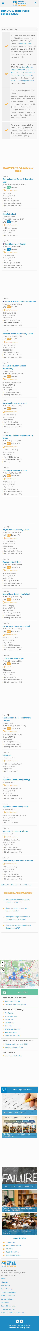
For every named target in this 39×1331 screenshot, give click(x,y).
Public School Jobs (12, 1252)
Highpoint (7, 755)
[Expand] (2, 970)
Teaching (9, 1249)
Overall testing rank (24, 75)
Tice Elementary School (15, 244)
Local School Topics (13, 1255)
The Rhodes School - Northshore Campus (17, 719)
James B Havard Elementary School (20, 301)
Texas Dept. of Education (13, 1056)
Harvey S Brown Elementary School (18, 333)
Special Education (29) (12, 1029)
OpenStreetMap (35, 987)
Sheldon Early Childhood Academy (18, 860)
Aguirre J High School (12, 562)
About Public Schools (13, 1245)
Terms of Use (14, 1327)
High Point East (9, 214)
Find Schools (5, 1285)
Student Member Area (8, 1292)
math (13, 80)
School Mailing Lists (8, 1309)
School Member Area (8, 1306)
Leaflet (27, 987)
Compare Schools (7, 1299)
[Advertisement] (20, 283)
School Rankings (7, 1289)
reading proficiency (26, 80)
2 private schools (25, 43)
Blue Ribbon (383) (11, 1016)
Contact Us (5, 1302)
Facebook (21, 1321)
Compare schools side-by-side (15, 1004)
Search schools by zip (12, 1001)
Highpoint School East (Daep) (15, 806)
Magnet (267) (9, 1019)
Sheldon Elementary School (14, 403)
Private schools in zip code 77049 (16, 1044)
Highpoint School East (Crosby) (16, 779)
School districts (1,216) (12, 1035)
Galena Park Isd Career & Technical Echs (22, 68)
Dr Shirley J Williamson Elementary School (18, 437)
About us (4, 1282)
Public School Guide (8, 1296)
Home (3, 1279)
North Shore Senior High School (16, 594)
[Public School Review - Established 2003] (19, 3)
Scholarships (10, 1242)
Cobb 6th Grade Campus (13, 658)
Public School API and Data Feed (12, 1313)
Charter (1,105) (9, 1023)
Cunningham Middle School (15, 470)
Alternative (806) (10, 1032)
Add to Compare (10, 190)
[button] (21, 969)
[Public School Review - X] (17, 1321)
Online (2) (8, 1026)
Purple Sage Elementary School (16, 626)
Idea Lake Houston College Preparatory (14, 367)
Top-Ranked (9, 1013)
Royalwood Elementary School (16, 530)
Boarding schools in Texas (14, 1047)
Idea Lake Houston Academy (15, 831)
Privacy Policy (25, 1327)
